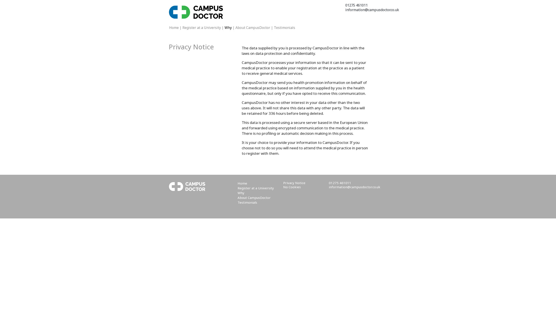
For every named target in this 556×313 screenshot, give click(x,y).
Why (241, 193)
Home (174, 27)
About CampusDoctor (252, 27)
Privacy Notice (294, 183)
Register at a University (201, 27)
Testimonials (284, 27)
